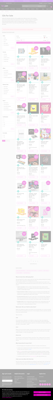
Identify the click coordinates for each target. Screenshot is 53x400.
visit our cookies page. (6, 397)
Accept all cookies (42, 392)
